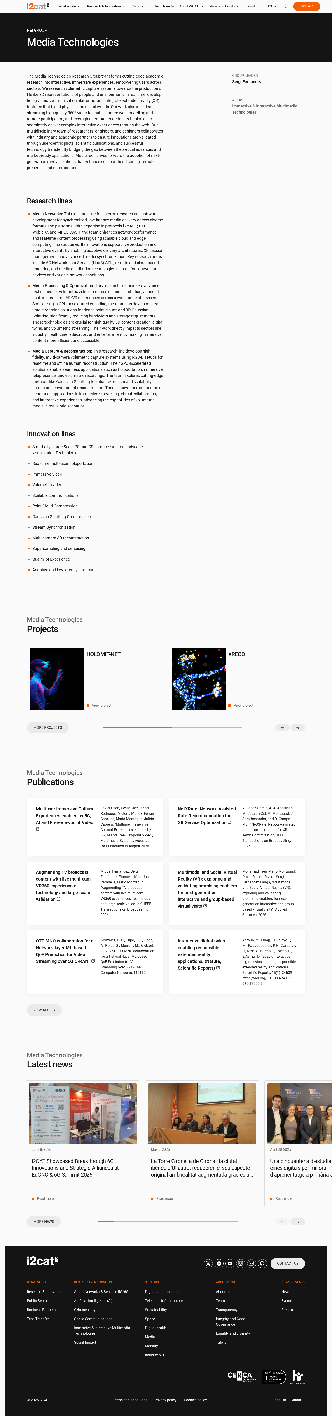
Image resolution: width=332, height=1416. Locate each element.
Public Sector (37, 1301)
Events (286, 1301)
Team (220, 1301)
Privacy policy (165, 1400)
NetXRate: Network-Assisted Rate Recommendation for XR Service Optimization (207, 815)
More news (43, 1221)
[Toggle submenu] (79, 6)
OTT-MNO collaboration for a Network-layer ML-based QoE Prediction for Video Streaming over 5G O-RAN (65, 951)
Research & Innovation (104, 6)
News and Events (222, 6)
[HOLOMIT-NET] (57, 679)
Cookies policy (195, 1400)
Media (150, 1337)
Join (307, 6)
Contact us (288, 1263)
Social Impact (85, 1342)
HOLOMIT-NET (104, 654)
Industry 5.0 (154, 1355)
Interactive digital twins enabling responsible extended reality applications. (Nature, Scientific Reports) (201, 954)
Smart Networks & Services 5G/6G (101, 1292)
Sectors (137, 6)
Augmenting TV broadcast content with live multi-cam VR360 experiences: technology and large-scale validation (63, 885)
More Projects (47, 727)
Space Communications (93, 1319)
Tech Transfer (164, 6)
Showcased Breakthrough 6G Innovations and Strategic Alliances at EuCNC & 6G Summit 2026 (75, 1168)
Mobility (151, 1346)
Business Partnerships (44, 1310)
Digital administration (162, 1292)
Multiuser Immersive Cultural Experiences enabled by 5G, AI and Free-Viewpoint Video (65, 815)
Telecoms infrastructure (164, 1301)
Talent (250, 6)
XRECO (236, 654)
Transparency (227, 1310)
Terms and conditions (130, 1400)
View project (101, 705)
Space (150, 1319)
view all (41, 1010)
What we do (67, 6)
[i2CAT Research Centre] (38, 6)
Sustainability (156, 1310)
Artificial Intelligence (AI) (93, 1301)
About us (223, 1292)
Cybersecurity (85, 1310)
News (285, 1292)
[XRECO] (199, 679)
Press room (290, 1310)
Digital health (155, 1328)
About (189, 6)
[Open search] (286, 6)
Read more (45, 1198)
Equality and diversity (233, 1333)
